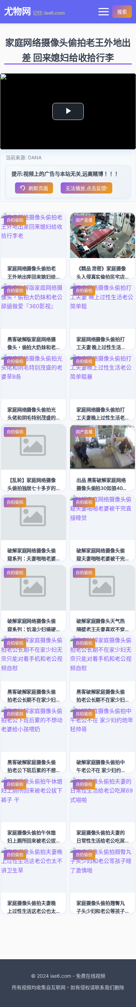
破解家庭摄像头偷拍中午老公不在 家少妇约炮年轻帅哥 (101, 770)
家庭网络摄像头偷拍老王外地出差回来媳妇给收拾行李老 (31, 276)
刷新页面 (38, 188)
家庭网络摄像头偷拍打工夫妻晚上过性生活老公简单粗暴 (100, 418)
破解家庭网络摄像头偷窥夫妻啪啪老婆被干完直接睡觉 (100, 558)
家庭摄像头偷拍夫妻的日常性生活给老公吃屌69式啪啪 (100, 840)
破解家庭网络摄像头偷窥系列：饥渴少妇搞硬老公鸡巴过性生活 (31, 629)
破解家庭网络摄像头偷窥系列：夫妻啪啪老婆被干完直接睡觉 (31, 558)
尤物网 (17, 11)
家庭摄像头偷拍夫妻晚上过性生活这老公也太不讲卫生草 (31, 911)
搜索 (122, 12)
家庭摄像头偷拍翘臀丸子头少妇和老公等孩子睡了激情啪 (100, 911)
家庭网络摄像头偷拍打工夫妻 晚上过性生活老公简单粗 (101, 347)
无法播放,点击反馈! (86, 188)
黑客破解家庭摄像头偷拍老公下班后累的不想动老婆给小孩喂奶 (31, 770)
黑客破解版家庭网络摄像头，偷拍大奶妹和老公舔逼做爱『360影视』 (33, 347)
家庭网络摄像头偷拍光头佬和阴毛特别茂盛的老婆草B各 (31, 418)
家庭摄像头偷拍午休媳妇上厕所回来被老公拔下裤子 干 (31, 840)
